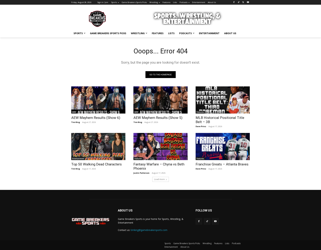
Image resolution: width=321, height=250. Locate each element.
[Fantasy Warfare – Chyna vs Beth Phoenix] (160, 146)
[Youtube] (248, 2)
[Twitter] (243, 2)
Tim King (75, 122)
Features (200, 112)
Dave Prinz (201, 126)
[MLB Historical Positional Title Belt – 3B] (223, 100)
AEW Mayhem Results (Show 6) (95, 118)
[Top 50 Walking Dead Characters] (98, 146)
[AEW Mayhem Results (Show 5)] (160, 100)
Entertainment (78, 158)
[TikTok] (239, 2)
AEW (74, 112)
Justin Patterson (141, 173)
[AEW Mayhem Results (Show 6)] (98, 100)
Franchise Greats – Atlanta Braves (222, 164)
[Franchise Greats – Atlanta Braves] (223, 146)
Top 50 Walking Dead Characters (96, 164)
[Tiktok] (207, 221)
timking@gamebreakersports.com (149, 230)
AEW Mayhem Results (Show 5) (157, 118)
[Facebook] (234, 2)
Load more (159, 179)
